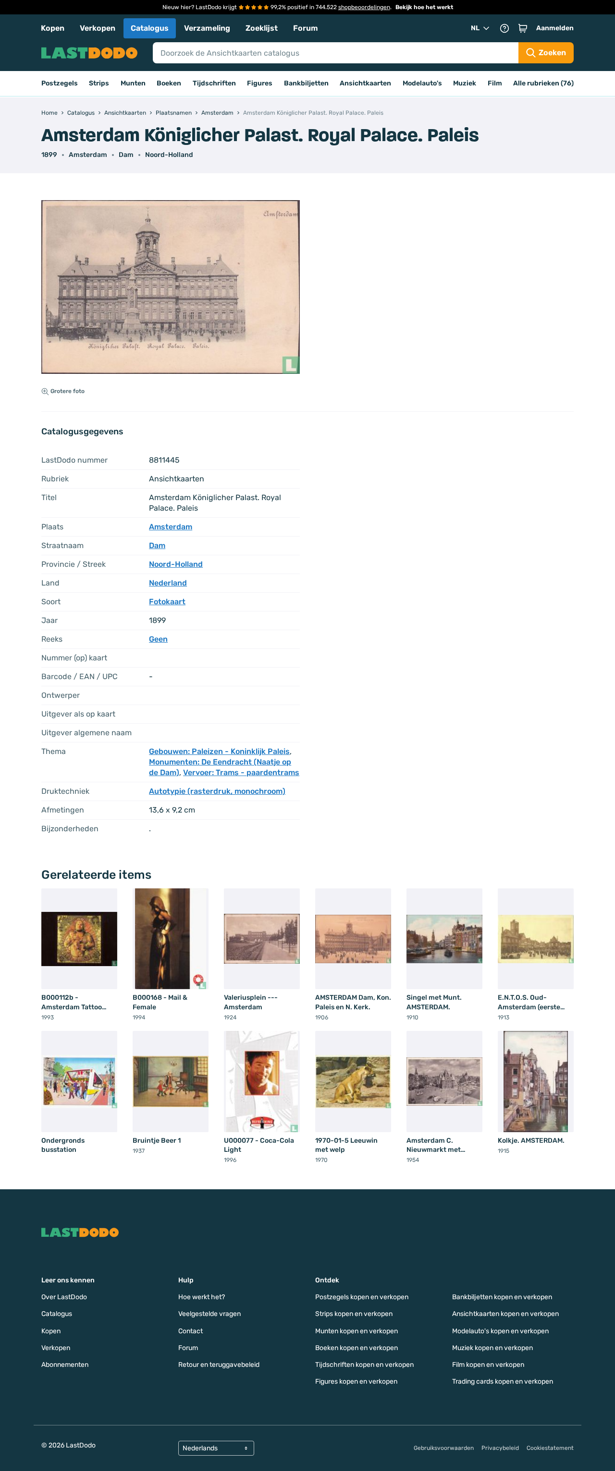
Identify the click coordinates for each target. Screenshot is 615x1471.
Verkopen (97, 28)
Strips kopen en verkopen (354, 1314)
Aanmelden (555, 28)
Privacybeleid (500, 1448)
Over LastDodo (64, 1297)
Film (495, 83)
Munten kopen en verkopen (356, 1331)
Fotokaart (167, 601)
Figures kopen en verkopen (356, 1381)
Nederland (168, 582)
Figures (259, 83)
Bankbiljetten (306, 83)
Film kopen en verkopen (488, 1365)
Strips (99, 83)
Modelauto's (422, 83)
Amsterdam (88, 155)
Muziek (464, 83)
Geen (158, 639)
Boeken (169, 83)
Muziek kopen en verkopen (492, 1348)
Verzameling (207, 28)
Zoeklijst (262, 28)
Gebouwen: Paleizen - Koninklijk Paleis (219, 751)
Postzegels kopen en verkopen (361, 1297)
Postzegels (59, 83)
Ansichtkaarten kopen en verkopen (505, 1314)
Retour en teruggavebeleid (218, 1365)
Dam (126, 155)
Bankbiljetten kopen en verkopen (502, 1297)
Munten (133, 83)
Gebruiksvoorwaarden (444, 1448)
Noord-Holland (169, 155)
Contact (190, 1331)
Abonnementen (64, 1365)
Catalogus (150, 28)
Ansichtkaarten (365, 83)
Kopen (52, 28)
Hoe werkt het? (201, 1297)
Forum (305, 28)
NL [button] (475, 28)
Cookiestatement (550, 1448)
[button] (522, 28)
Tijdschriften (214, 83)
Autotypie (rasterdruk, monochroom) (217, 791)
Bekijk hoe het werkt (424, 7)
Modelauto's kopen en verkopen (500, 1331)
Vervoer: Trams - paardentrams (241, 772)
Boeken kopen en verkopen (356, 1348)
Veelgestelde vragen (209, 1314)
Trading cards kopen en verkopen (502, 1381)
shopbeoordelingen (364, 7)
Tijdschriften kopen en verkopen (364, 1365)
